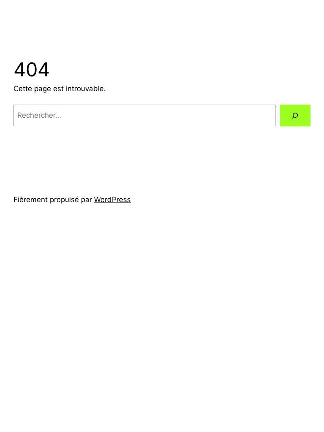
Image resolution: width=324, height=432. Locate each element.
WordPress (112, 199)
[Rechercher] (295, 115)
